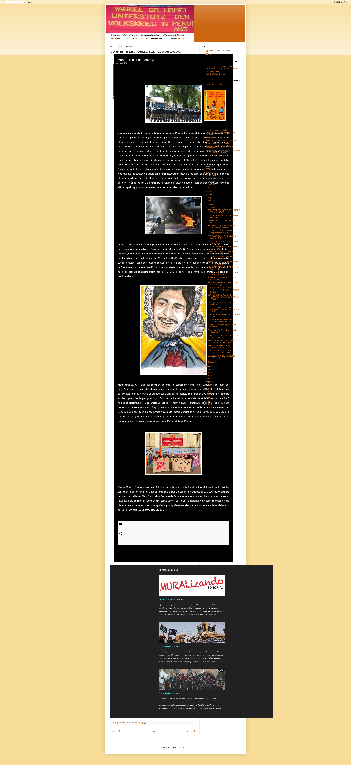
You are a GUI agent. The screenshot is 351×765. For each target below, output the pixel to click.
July (209, 191)
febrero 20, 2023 (121, 63)
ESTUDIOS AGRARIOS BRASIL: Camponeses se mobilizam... (220, 232)
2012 (208, 398)
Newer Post (115, 731)
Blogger (185, 747)
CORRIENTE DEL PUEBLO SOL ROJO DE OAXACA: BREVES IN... (224, 211)
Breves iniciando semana (170, 646)
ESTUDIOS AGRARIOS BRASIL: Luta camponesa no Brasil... (221, 258)
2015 (208, 388)
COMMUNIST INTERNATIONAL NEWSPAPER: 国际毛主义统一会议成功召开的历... (223, 309)
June (210, 195)
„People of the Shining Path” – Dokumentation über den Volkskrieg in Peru (223, 152)
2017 (208, 382)
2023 (208, 172)
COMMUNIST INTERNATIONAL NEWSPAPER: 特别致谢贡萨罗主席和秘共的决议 (223, 297)
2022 (208, 366)
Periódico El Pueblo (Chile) (216, 138)
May (210, 198)
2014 (208, 392)
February (211, 207)
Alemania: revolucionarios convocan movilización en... (221, 303)
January (211, 362)
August (211, 188)
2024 (208, 169)
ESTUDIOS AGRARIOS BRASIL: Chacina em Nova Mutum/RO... (223, 357)
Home (153, 731)
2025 (208, 166)
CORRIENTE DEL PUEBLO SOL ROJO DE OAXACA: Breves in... (224, 315)
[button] (119, 74)
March (210, 204)
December (212, 175)
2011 (208, 401)
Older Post (191, 731)
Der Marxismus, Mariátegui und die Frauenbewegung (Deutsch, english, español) (223, 67)
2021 (208, 369)
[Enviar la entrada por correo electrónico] (120, 525)
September (212, 185)
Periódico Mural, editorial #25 (171, 599)
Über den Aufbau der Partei (216, 74)
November (212, 178)
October (211, 182)
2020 (208, 372)
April (210, 201)
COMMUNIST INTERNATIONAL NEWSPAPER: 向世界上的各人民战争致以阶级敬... (223, 290)
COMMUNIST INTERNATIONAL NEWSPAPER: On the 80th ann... (221, 352)
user (210, 54)
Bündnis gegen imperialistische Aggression (222, 140)
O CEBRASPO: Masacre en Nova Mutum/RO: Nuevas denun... (220, 321)
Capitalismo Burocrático (214, 84)
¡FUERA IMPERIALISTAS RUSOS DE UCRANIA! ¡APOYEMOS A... (221, 227)
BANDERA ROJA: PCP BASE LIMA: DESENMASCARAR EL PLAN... (221, 341)
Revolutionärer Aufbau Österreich (218, 143)
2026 (208, 163)
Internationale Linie (213, 71)
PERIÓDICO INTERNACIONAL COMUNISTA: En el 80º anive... (220, 346)
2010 (208, 405)
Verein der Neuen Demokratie (219, 50)
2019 (208, 376)
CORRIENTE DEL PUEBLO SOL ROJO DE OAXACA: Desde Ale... (224, 273)
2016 (208, 385)
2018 (208, 379)
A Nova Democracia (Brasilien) (217, 130)
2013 (208, 395)
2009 (208, 408)
